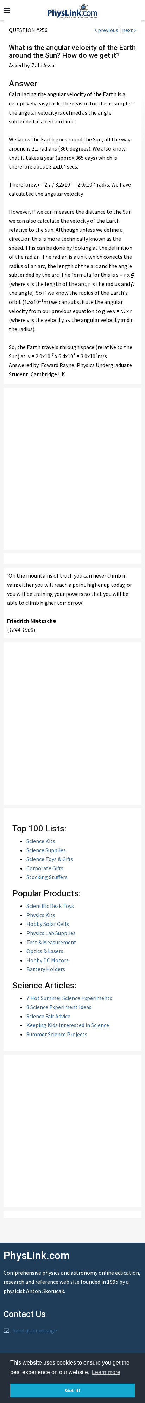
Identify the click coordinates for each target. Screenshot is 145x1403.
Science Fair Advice (48, 1016)
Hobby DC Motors (47, 960)
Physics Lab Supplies (51, 933)
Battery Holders (45, 968)
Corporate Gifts (44, 868)
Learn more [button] (106, 1372)
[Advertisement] (72, 468)
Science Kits (40, 840)
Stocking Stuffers (47, 876)
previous (107, 29)
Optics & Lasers (44, 950)
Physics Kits (40, 915)
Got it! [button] (72, 1390)
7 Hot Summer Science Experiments (69, 997)
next (128, 29)
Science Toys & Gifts (49, 858)
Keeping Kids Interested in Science (67, 1025)
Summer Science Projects (56, 1034)
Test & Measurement (51, 942)
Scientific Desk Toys (50, 905)
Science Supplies (46, 850)
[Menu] (7, 11)
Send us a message (35, 1330)
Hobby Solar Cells (47, 923)
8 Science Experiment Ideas (59, 1007)
